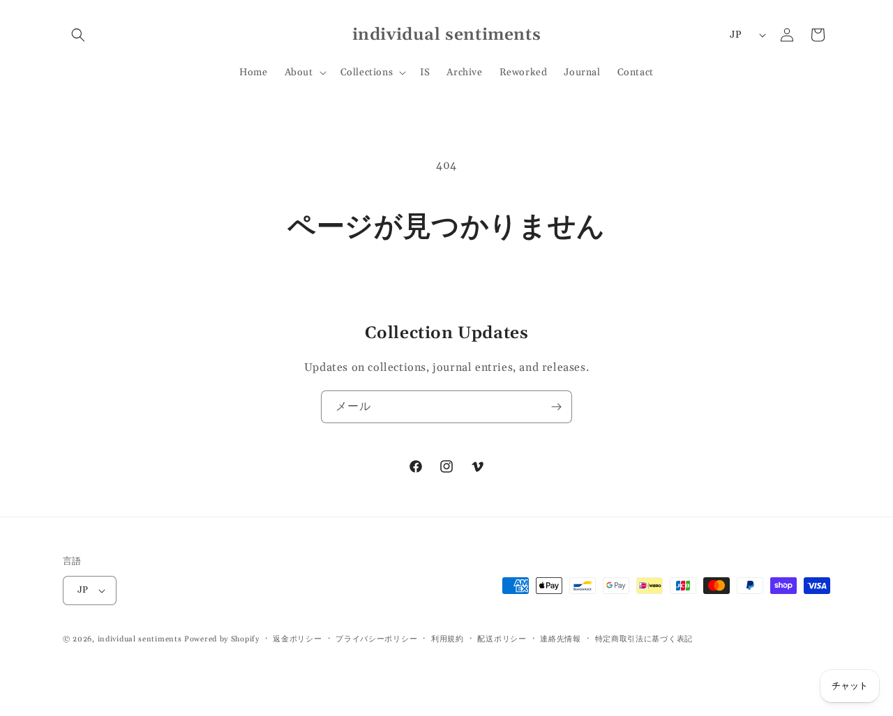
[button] (78, 35)
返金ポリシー (297, 639)
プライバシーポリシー (376, 639)
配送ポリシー (501, 639)
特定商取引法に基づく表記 (644, 639)
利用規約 (447, 639)
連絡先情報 (560, 639)
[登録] (556, 406)
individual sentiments (140, 639)
